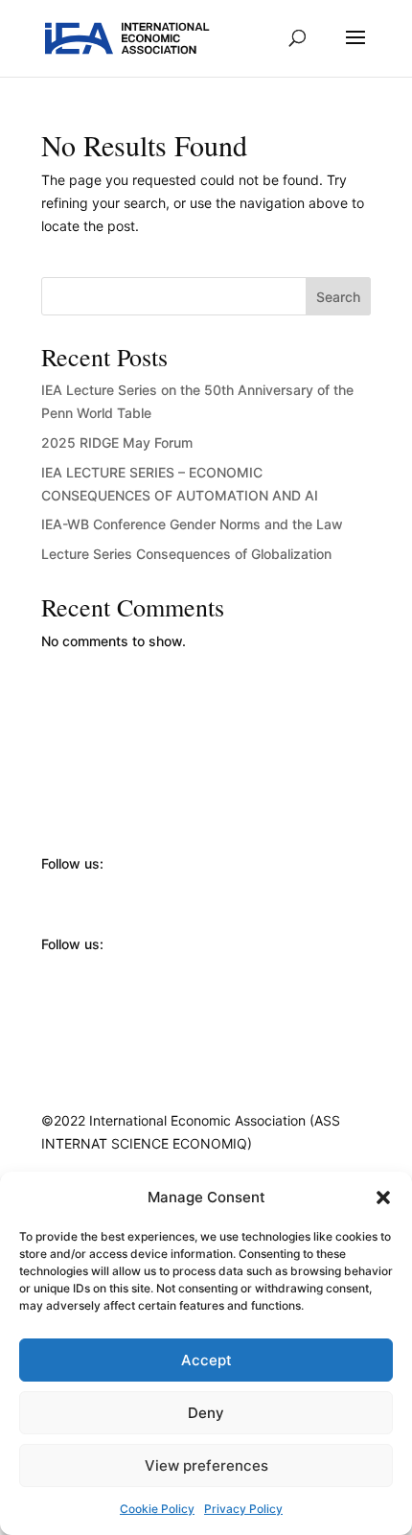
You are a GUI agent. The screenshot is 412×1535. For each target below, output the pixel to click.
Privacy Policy (243, 1508)
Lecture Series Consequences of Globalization (186, 554)
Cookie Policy (157, 1508)
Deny (206, 1413)
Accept (206, 1360)
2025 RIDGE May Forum (117, 442)
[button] (383, 1197)
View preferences (206, 1465)
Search (338, 297)
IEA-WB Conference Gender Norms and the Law (192, 524)
